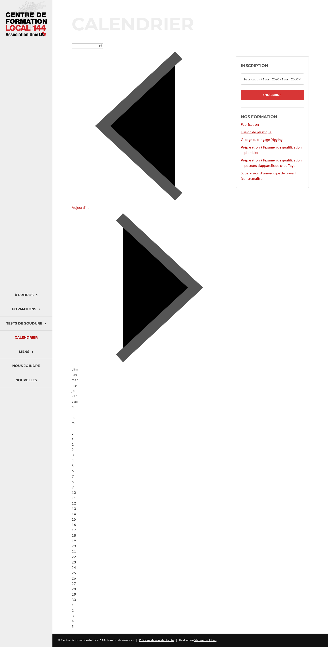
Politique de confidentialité (156, 640)
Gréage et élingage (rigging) (262, 139)
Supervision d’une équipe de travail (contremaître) (268, 175)
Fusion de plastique (256, 132)
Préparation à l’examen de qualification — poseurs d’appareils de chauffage (271, 163)
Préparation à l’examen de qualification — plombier (271, 150)
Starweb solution (205, 640)
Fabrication (250, 124)
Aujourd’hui (81, 207)
